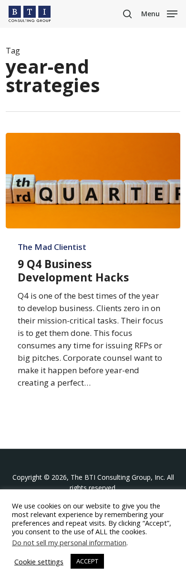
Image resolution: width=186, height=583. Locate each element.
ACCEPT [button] (87, 561)
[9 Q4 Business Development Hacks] (93, 180)
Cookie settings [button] (38, 561)
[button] (159, 13)
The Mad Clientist (52, 247)
